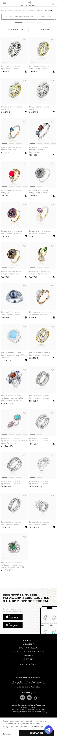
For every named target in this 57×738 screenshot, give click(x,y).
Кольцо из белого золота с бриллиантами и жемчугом (11, 68)
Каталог (10, 11)
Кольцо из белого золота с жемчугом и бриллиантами (39, 192)
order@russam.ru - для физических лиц (28, 710)
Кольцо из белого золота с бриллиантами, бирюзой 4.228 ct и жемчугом (14, 355)
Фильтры (17, 30)
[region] (28, 17)
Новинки (28, 655)
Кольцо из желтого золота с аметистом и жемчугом (39, 232)
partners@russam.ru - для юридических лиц (28, 712)
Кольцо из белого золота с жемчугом (39, 108)
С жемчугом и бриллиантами (19, 17)
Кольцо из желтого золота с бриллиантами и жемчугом (11, 232)
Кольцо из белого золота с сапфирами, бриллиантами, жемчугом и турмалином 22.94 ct (13, 565)
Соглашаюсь (36, 733)
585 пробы (46, 17)
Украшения (17, 11)
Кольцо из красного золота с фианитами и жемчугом (40, 313)
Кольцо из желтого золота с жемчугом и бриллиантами (39, 68)
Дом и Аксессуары (28, 648)
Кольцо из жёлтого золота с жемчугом (11, 192)
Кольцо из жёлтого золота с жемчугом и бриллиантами (39, 273)
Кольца (25, 11)
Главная (3, 11)
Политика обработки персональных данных (27, 727)
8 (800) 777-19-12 (28, 682)
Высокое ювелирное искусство (28, 652)
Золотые (31, 11)
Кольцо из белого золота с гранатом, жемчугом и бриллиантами (39, 150)
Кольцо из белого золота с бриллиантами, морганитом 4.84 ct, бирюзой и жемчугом (14, 441)
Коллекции (28, 659)
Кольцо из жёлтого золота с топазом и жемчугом (11, 149)
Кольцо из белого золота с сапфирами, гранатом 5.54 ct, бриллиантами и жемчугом (12, 398)
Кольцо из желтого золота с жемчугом (11, 108)
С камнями (39, 11)
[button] (4, 143)
